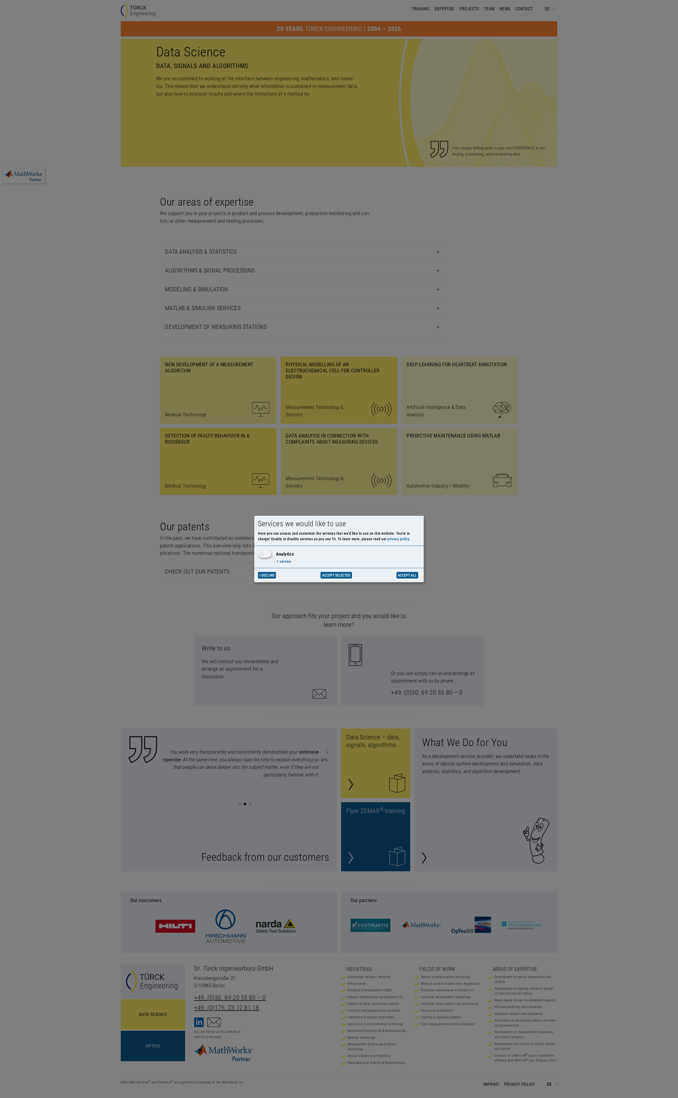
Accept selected (336, 575)
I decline (267, 575)
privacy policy (398, 539)
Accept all (407, 575)
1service (282, 561)
